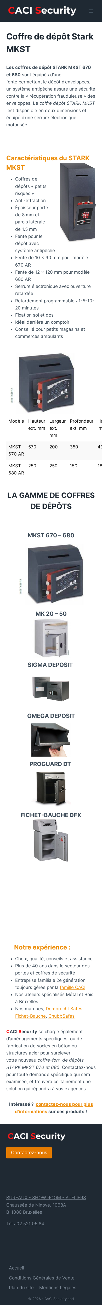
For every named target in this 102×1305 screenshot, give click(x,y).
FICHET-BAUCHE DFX (51, 815)
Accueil (16, 1268)
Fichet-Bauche (30, 1016)
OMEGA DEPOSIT (51, 715)
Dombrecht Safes (64, 1008)
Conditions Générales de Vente (42, 1278)
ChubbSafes (61, 1016)
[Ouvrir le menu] (91, 11)
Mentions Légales (57, 1287)
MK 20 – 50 (51, 613)
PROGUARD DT (51, 764)
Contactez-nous (29, 1152)
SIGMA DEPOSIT (51, 664)
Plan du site (21, 1287)
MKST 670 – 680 (51, 535)
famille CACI (72, 987)
